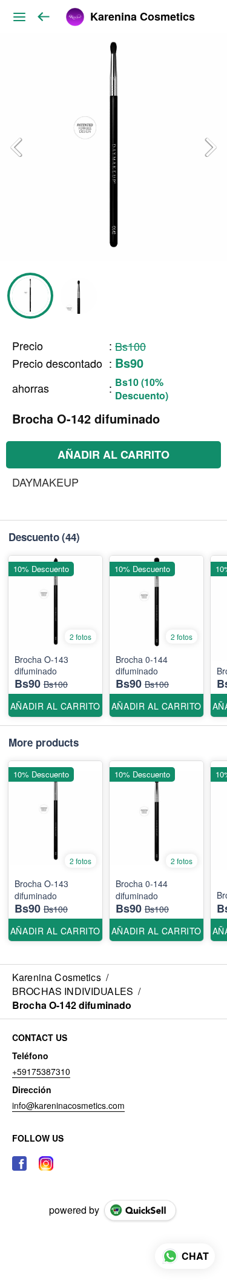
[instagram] (46, 1163)
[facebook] (19, 1163)
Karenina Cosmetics (142, 17)
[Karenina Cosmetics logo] (75, 17)
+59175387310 (41, 1071)
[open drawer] (19, 17)
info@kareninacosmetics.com (68, 1105)
